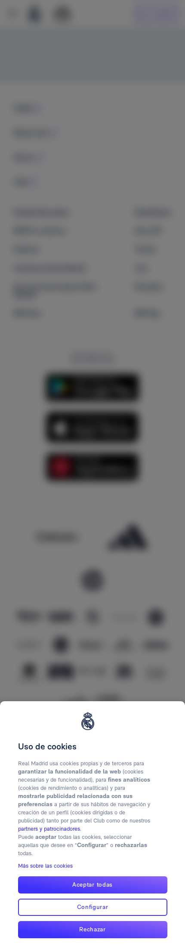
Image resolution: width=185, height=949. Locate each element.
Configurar (92, 906)
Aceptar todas (92, 884)
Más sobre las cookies (45, 866)
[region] (92, 825)
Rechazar (92, 929)
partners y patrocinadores (49, 829)
